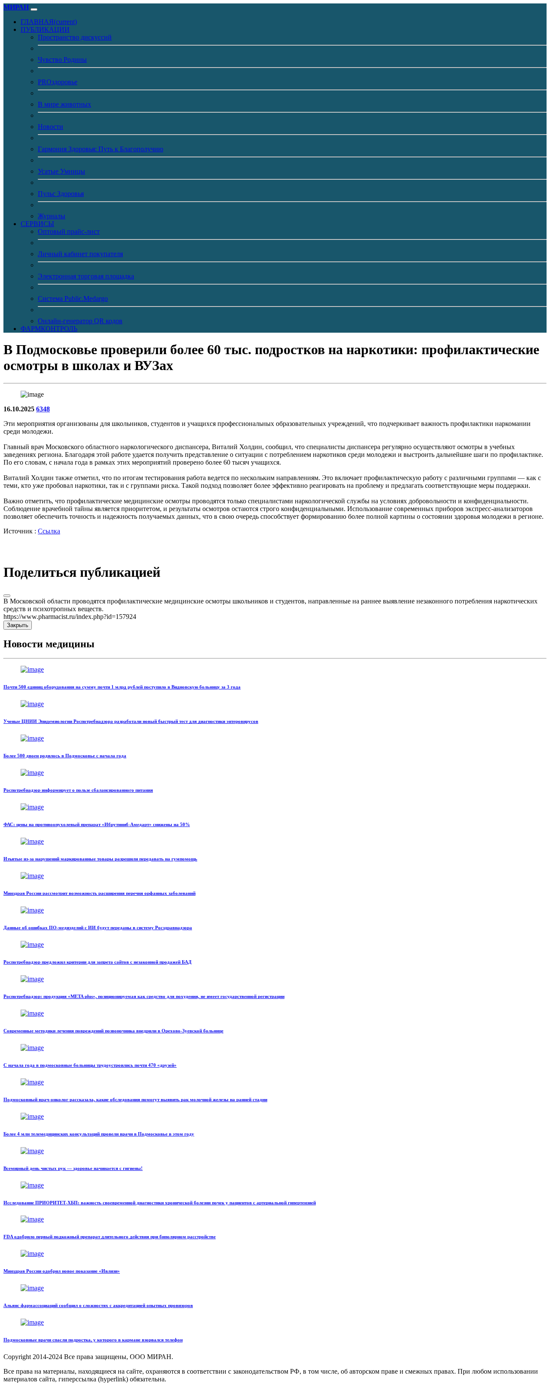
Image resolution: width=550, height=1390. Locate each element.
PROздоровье (57, 82)
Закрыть (17, 625)
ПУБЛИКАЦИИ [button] (45, 29)
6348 (43, 409)
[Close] (6, 595)
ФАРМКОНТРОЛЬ (49, 328)
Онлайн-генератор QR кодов (80, 321)
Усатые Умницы (61, 171)
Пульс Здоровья (61, 193)
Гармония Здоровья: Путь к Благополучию (100, 149)
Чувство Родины (62, 59)
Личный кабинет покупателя (80, 253)
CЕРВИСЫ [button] (37, 223)
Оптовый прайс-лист (69, 231)
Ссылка (49, 531)
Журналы (51, 216)
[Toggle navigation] (34, 9)
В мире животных (64, 104)
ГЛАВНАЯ (49, 21)
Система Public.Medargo (73, 298)
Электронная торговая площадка (86, 276)
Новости (50, 126)
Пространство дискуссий (75, 37)
